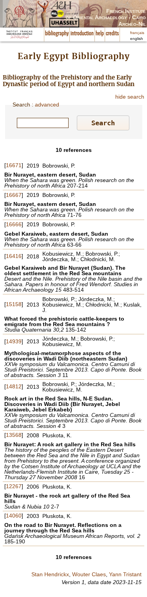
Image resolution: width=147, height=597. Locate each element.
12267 (14, 486)
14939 (14, 341)
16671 (14, 165)
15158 (14, 304)
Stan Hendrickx (50, 574)
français (137, 33)
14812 (14, 386)
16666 (14, 224)
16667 (14, 195)
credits (112, 33)
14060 (14, 515)
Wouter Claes (89, 574)
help (100, 33)
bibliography (57, 33)
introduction (82, 33)
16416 (14, 256)
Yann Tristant (125, 574)
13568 (14, 435)
